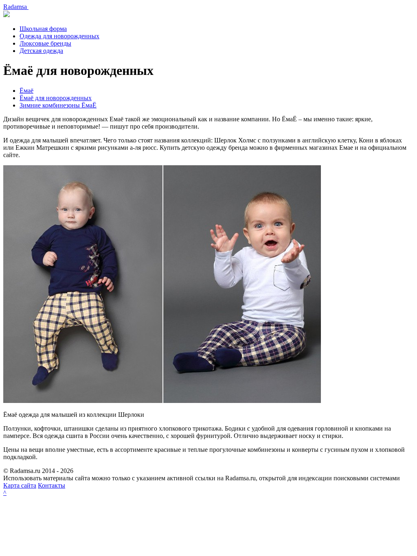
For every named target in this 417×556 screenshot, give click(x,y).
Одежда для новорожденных (59, 36)
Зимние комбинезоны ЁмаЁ (58, 105)
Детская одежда (41, 50)
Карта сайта (19, 485)
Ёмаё (26, 90)
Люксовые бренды (45, 43)
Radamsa (16, 6)
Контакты (51, 485)
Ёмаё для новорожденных (56, 97)
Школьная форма (43, 28)
